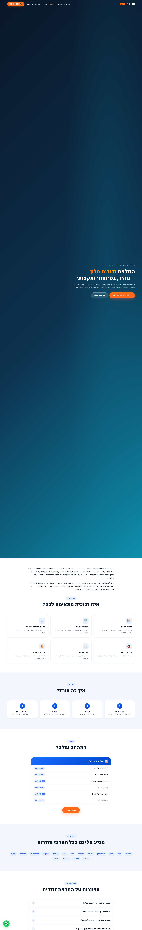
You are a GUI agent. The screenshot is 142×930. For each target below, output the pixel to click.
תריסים (67, 4)
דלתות (59, 4)
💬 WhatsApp (99, 295)
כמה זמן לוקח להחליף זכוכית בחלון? (96, 903)
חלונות (52, 4)
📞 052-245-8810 (15, 4)
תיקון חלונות (124, 265)
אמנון (127, 4)
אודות (38, 4)
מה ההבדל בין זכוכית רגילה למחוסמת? (96, 911)
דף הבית (132, 265)
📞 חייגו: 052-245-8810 (122, 295)
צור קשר (30, 4)
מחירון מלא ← (71, 810)
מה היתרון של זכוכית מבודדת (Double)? (95, 920)
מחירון (44, 4)
